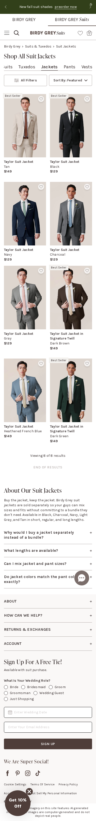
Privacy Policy (68, 784)
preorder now (64, 7)
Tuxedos (26, 67)
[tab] (7, 67)
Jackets (49, 67)
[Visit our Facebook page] (7, 773)
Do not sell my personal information (51, 793)
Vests (86, 67)
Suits (7, 67)
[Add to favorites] (41, 99)
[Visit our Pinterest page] (17, 773)
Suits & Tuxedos (38, 46)
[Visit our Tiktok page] (37, 773)
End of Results (47, 467)
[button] (18, 803)
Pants (70, 67)
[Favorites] (80, 32)
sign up (48, 744)
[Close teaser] (29, 791)
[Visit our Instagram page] (27, 773)
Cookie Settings (15, 784)
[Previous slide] (5, 7)
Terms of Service (43, 784)
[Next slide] (90, 7)
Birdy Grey (23, 19)
